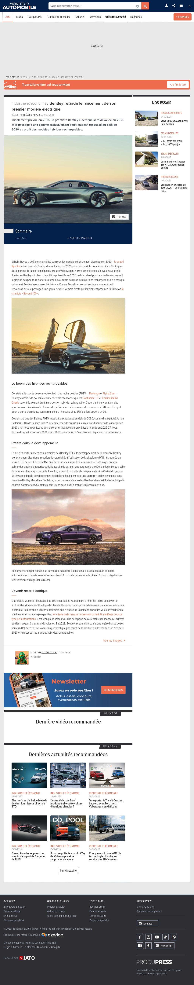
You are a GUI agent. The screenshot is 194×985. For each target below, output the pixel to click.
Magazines (136, 17)
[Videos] (140, 945)
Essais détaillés (98, 916)
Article (21, 237)
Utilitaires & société (115, 17)
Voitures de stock (56, 911)
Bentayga (94, 393)
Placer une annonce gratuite (61, 916)
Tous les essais (98, 907)
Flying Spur (109, 393)
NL (190, 5)
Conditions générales (51, 928)
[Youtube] (157, 937)
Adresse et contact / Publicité (41, 943)
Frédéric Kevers (31, 114)
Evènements (10, 916)
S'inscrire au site (145, 907)
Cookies (67, 928)
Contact (148, 923)
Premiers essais (98, 911)
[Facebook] (140, 937)
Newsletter (166, 946)
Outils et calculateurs (59, 17)
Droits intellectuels (82, 928)
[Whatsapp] (174, 937)
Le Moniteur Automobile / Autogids (42, 947)
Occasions (95, 17)
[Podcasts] (148, 945)
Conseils (79, 17)
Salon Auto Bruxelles (15, 907)
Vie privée (33, 928)
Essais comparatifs (99, 920)
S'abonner (182, 17)
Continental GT (91, 398)
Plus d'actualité (68, 870)
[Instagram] (148, 937)
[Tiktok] (165, 937)
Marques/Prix (35, 17)
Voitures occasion (56, 907)
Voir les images (112, 641)
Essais (19, 17)
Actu (7, 17)
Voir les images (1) (81, 237)
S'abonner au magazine (149, 911)
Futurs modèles (12, 911)
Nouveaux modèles (14, 920)
